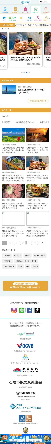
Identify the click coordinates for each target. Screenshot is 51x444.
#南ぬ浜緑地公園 (9, 266)
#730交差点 (8, 261)
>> (42, 243)
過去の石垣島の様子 (37, 101)
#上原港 (35, 266)
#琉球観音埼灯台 (39, 255)
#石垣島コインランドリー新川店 (26, 261)
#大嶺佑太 (17, 255)
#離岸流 (27, 255)
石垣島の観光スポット (25, 122)
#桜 (27, 266)
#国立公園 (7, 255)
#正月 (20, 266)
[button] (21, 72)
